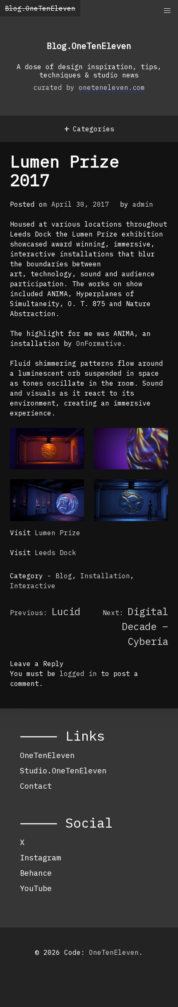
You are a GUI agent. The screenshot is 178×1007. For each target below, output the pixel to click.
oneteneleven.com (112, 87)
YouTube (36, 888)
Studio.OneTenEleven (63, 770)
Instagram (40, 857)
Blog (63, 576)
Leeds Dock (55, 552)
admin (142, 204)
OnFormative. (101, 343)
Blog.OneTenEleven (40, 8)
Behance (36, 873)
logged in (78, 673)
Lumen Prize (57, 533)
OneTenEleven (47, 755)
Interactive (32, 586)
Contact (36, 786)
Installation (105, 576)
